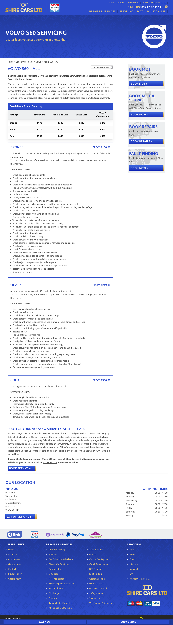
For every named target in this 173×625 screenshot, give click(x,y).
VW (131, 574)
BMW (132, 554)
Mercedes (134, 564)
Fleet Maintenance (57, 579)
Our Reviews (133, 3)
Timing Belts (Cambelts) (60, 603)
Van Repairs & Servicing (100, 603)
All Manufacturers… (140, 579)
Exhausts (53, 574)
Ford (132, 559)
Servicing (126, 11)
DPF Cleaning (95, 569)
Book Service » (20, 468)
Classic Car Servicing (59, 564)
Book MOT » (139, 83)
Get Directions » (19, 516)
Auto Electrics (96, 550)
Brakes (92, 554)
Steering (53, 598)
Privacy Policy (15, 574)
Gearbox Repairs (97, 579)
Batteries (53, 554)
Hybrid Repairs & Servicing (61, 584)
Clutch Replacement (99, 564)
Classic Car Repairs (98, 559)
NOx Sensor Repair (98, 588)
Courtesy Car (55, 569)
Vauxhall (134, 569)
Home (111, 3)
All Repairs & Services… (60, 608)
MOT (140, 11)
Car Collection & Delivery (61, 559)
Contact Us (161, 3)
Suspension (95, 598)
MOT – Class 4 (96, 584)
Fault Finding (95, 574)
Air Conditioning (57, 550)
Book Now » (139, 114)
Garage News (147, 3)
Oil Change (54, 593)
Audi (132, 550)
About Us (121, 3)
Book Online (156, 11)
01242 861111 (144, 7)
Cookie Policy (14, 579)
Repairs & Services (102, 11)
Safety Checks (96, 593)
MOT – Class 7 (56, 588)
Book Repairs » (141, 141)
